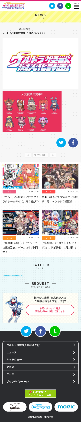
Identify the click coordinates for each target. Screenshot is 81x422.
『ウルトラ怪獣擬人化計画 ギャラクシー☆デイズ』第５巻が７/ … (21, 201)
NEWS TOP (40, 155)
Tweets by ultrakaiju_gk (13, 275)
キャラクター (14, 359)
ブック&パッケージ (17, 381)
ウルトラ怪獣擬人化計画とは (23, 345)
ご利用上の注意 (35, 417)
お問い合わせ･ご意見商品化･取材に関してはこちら (50, 309)
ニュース (11, 352)
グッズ (10, 374)
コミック (9, 192)
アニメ (49, 192)
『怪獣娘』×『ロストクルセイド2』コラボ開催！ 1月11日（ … (59, 248)
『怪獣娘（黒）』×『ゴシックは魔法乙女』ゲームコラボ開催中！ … (20, 248)
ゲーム (9, 238)
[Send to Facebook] (73, 147)
